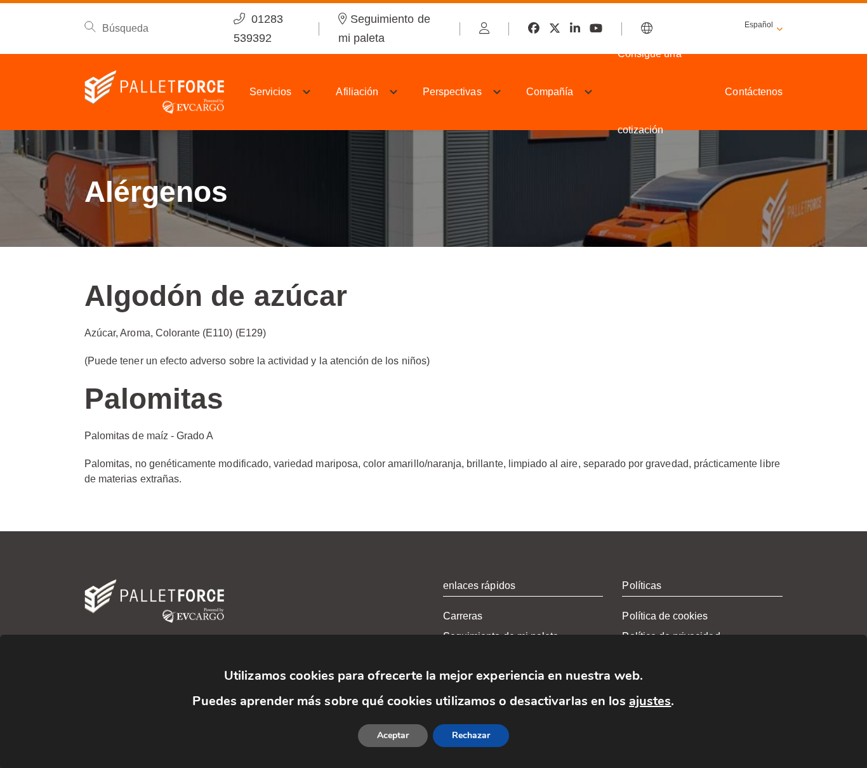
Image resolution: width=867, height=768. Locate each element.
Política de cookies (665, 616)
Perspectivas (452, 91)
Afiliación (357, 91)
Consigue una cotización (650, 91)
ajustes (650, 701)
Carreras (462, 616)
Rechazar (471, 735)
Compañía (549, 91)
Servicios (270, 91)
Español (759, 24)
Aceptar (393, 735)
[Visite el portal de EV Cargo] (484, 28)
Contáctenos (754, 91)
